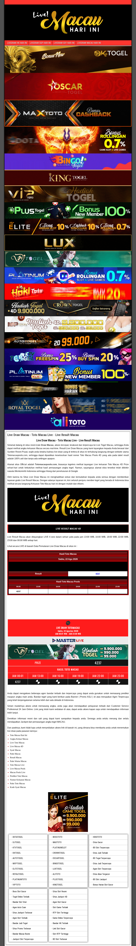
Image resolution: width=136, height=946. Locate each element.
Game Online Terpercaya (63, 918)
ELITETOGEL (18, 869)
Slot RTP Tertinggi (60, 934)
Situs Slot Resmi (60, 891)
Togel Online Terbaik (21, 897)
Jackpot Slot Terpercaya (23, 939)
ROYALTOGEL (18, 874)
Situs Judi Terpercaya (102, 863)
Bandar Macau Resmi (21, 934)
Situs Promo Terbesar (22, 928)
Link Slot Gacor (59, 928)
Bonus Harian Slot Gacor (103, 884)
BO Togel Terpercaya (101, 858)
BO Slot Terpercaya (101, 847)
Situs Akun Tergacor (101, 874)
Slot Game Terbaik (60, 907)
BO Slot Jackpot (100, 879)
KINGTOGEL (58, 884)
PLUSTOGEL (58, 879)
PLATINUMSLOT (60, 847)
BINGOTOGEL (58, 863)
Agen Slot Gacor (59, 902)
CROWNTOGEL (59, 853)
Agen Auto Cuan (19, 907)
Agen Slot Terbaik (20, 918)
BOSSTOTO (57, 837)
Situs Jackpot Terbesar (22, 912)
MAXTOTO (57, 842)
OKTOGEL (17, 853)
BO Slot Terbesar (60, 939)
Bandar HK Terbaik (60, 923)
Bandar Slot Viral (19, 902)
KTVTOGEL (17, 847)
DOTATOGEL (18, 837)
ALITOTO (56, 874)
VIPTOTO (16, 884)
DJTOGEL (17, 842)
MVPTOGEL (17, 863)
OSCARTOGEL (58, 858)
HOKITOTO (97, 837)
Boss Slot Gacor (19, 891)
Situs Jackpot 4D (60, 897)
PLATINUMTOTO (20, 879)
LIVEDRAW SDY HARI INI (64, 43)
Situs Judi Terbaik (100, 853)
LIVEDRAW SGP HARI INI (40, 43)
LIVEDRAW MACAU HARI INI (89, 43)
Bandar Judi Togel (20, 923)
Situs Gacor (98, 842)
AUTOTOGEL (18, 858)
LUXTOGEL (57, 869)
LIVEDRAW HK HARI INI (17, 43)
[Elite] (68, 812)
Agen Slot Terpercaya (102, 869)
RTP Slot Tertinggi (60, 912)
